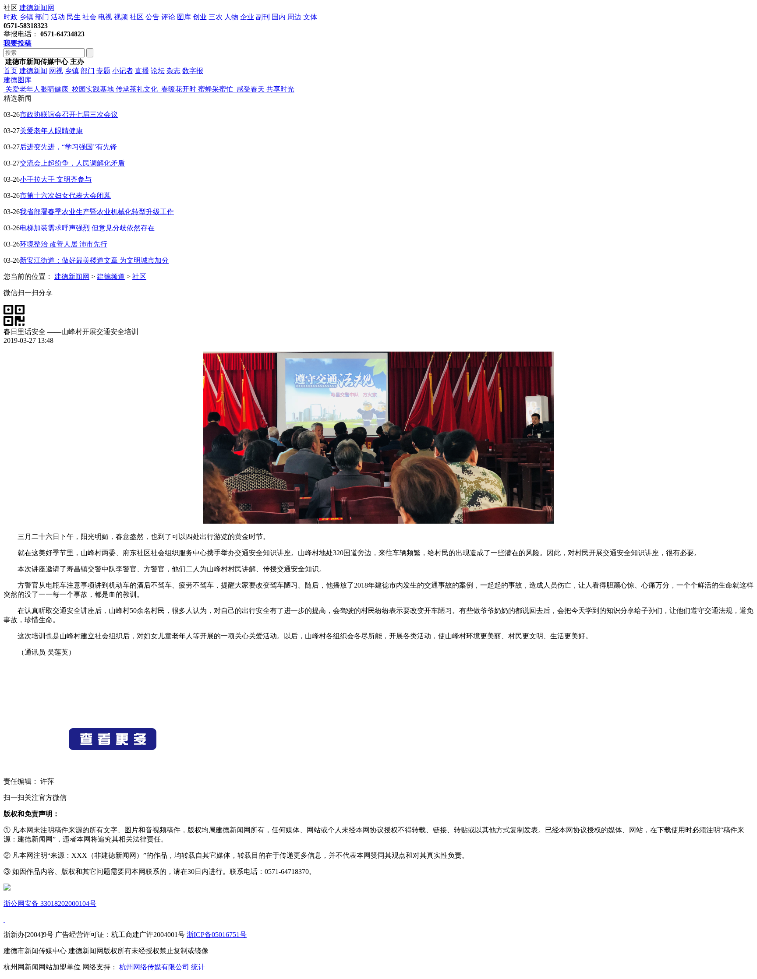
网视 (56, 70)
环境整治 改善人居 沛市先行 (63, 244)
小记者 (122, 70)
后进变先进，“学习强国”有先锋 (68, 147)
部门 (42, 17)
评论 (168, 17)
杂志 (173, 70)
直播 (142, 70)
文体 (310, 17)
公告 (152, 17)
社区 (137, 17)
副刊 (263, 17)
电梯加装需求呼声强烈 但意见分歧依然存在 (87, 228)
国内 (279, 17)
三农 (216, 17)
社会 (89, 17)
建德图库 (18, 80)
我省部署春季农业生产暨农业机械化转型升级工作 (97, 211)
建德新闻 (33, 70)
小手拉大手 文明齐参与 (56, 179)
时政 (11, 17)
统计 (198, 967)
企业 (247, 17)
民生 (74, 17)
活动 (58, 17)
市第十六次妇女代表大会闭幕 (65, 195)
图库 (184, 17)
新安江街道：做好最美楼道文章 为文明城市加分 (94, 260)
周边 (294, 17)
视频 (121, 17)
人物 (231, 17)
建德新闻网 (36, 7)
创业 (200, 17)
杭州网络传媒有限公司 (154, 967)
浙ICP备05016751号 (217, 934)
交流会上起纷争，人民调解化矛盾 (72, 163)
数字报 (192, 70)
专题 (103, 70)
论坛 (158, 70)
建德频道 (111, 276)
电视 (105, 17)
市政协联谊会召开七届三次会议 (69, 114)
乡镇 (26, 17)
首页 (11, 70)
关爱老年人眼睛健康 (51, 130)
